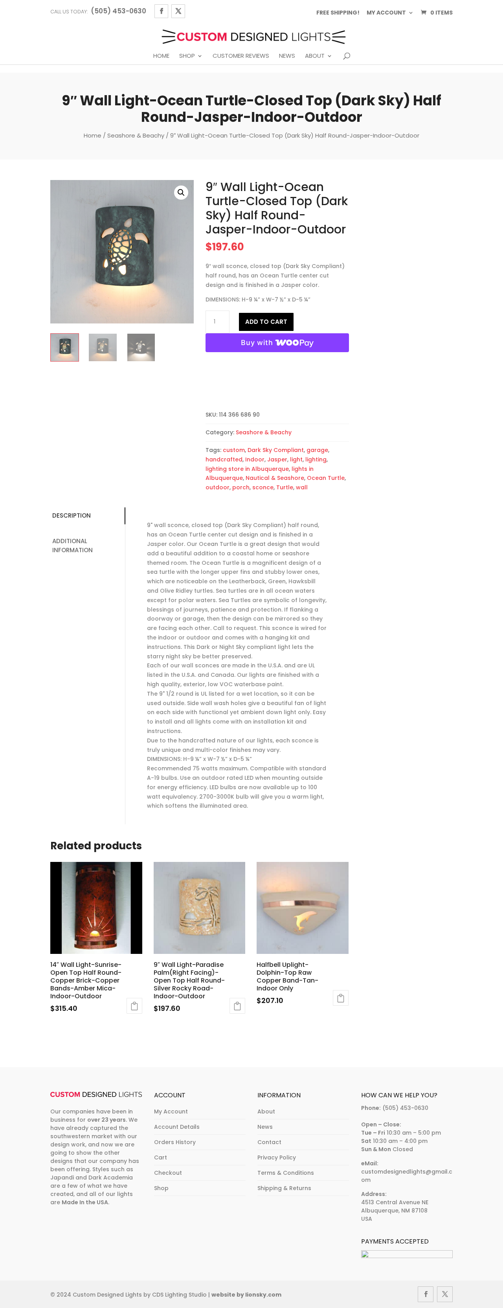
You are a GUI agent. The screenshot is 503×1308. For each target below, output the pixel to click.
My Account (171, 1111)
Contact (269, 1142)
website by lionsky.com (246, 1295)
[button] (181, 193)
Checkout (168, 1173)
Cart (160, 1157)
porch (241, 487)
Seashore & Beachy (135, 135)
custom (234, 450)
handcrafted (224, 459)
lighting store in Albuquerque (247, 469)
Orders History (175, 1142)
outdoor (217, 487)
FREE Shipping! (338, 13)
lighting (316, 459)
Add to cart (266, 322)
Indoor (254, 459)
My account (386, 13)
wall (302, 487)
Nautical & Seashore (275, 478)
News (287, 56)
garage (317, 450)
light (296, 459)
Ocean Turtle (326, 478)
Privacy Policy (276, 1157)
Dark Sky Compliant (276, 450)
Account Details (177, 1127)
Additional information (72, 545)
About (315, 56)
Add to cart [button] (134, 1006)
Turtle (284, 487)
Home (161, 56)
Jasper (277, 459)
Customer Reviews (241, 56)
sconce (263, 487)
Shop (187, 56)
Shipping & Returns (284, 1188)
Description (71, 515)
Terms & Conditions (285, 1173)
